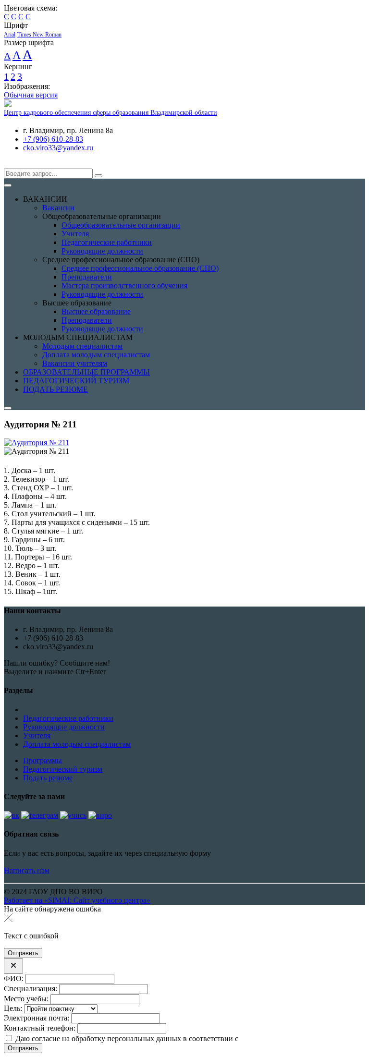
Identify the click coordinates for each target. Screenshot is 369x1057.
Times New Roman (39, 34)
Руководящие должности (64, 727)
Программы (42, 760)
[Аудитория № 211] (36, 442)
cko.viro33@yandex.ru (58, 148)
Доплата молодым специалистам (77, 744)
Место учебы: (26, 999)
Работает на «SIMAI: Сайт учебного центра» (77, 900)
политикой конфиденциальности (294, 1038)
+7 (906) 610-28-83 (53, 139)
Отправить (23, 1048)
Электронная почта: (36, 1018)
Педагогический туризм (62, 769)
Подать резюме (48, 778)
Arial (9, 34)
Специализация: (30, 988)
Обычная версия (31, 95)
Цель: (13, 1008)
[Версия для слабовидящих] (11, 164)
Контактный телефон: (39, 1028)
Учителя (36, 735)
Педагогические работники (68, 718)
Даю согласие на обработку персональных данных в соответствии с (181, 1038)
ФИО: (14, 978)
